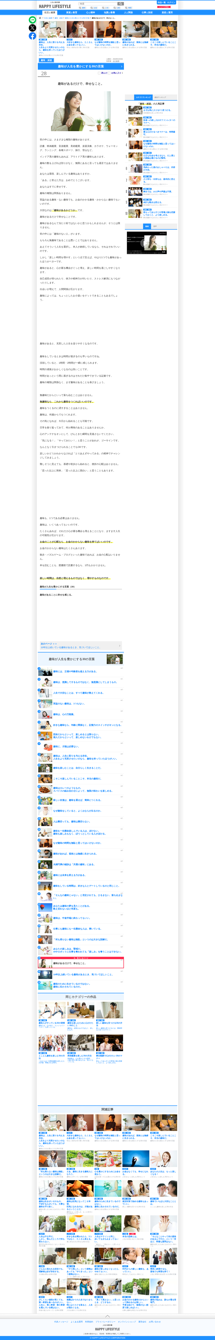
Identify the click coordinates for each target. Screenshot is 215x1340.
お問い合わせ (155, 1322)
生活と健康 (48, 18)
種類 (130, 8)
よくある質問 (77, 1322)
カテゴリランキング (143, 97)
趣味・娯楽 (59, 18)
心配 (118, 8)
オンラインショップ (127, 1322)
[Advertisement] (81, 321)
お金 (95, 8)
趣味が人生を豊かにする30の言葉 (77, 18)
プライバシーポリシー (105, 1322)
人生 (106, 8)
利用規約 (89, 1322)
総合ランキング (160, 97)
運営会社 (142, 1322)
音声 (155, 226)
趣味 (83, 8)
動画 (147, 226)
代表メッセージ (61, 1322)
